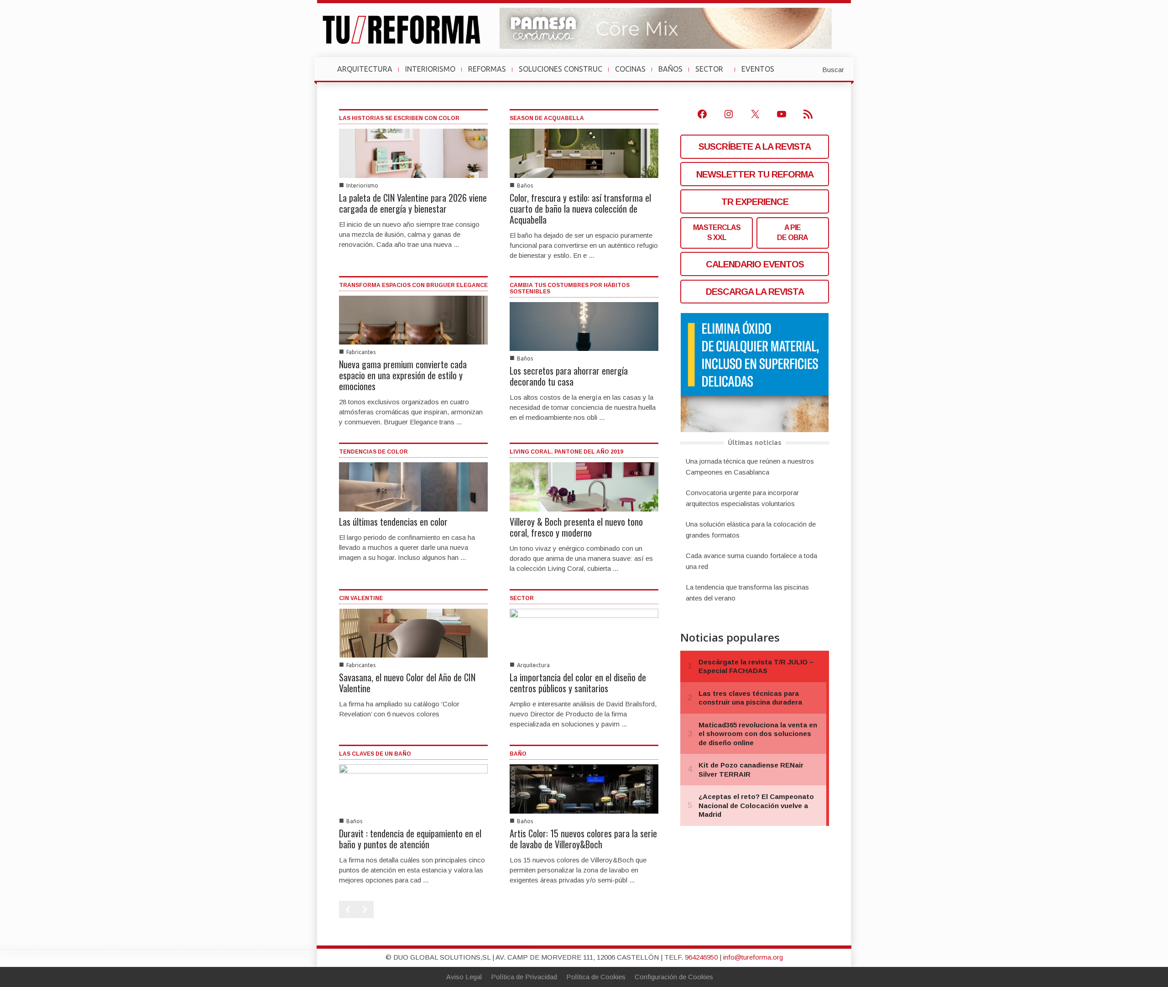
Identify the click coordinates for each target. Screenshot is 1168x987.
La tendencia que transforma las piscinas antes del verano (747, 592)
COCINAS (630, 69)
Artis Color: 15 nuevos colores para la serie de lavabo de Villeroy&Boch (583, 838)
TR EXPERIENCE (754, 202)
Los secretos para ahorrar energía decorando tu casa (569, 376)
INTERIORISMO (430, 69)
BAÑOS (670, 69)
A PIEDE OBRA (792, 232)
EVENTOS (761, 73)
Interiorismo (362, 185)
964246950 (701, 957)
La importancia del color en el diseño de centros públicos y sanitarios (578, 682)
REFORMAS (487, 69)
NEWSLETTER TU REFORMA (754, 174)
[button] (811, 69)
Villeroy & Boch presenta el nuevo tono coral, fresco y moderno (576, 527)
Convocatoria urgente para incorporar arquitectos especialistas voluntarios (742, 498)
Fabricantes (360, 352)
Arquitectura (533, 665)
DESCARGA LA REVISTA (755, 292)
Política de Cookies (596, 977)
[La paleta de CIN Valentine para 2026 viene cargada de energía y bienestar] (413, 153)
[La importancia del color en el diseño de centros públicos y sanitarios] (584, 632)
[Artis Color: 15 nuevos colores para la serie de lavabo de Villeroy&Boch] (584, 788)
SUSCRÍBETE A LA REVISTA (755, 146)
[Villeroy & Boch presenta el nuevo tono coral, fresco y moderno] (584, 486)
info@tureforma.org (753, 957)
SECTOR (712, 73)
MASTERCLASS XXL (716, 232)
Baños (525, 185)
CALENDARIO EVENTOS (755, 264)
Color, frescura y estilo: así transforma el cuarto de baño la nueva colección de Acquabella (580, 208)
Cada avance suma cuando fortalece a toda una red (751, 561)
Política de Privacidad (524, 977)
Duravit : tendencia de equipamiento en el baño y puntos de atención (410, 838)
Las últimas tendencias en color (393, 521)
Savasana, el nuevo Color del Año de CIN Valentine (407, 682)
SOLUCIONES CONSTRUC (560, 69)
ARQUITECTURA (364, 69)
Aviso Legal (464, 977)
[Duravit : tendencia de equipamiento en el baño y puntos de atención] (413, 788)
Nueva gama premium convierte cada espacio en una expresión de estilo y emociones (403, 375)
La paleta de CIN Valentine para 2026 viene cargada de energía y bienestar (413, 203)
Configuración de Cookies (674, 977)
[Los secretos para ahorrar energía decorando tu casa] (584, 326)
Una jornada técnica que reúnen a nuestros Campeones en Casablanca (750, 466)
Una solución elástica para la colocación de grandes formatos (751, 529)
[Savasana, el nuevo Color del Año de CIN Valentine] (413, 632)
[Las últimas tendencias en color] (413, 486)
